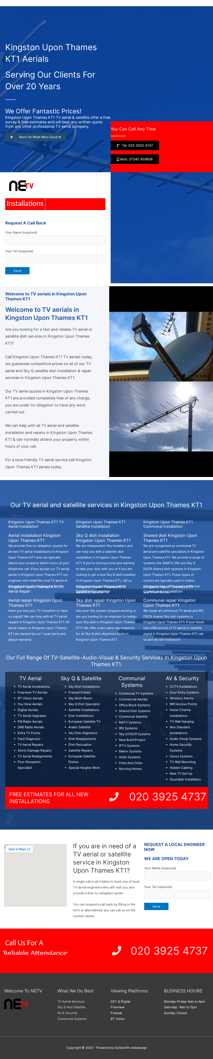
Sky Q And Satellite (71, 1007)
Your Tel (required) (19, 251)
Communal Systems (72, 1019)
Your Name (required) (21, 232)
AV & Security (67, 1013)
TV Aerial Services (71, 1001)
